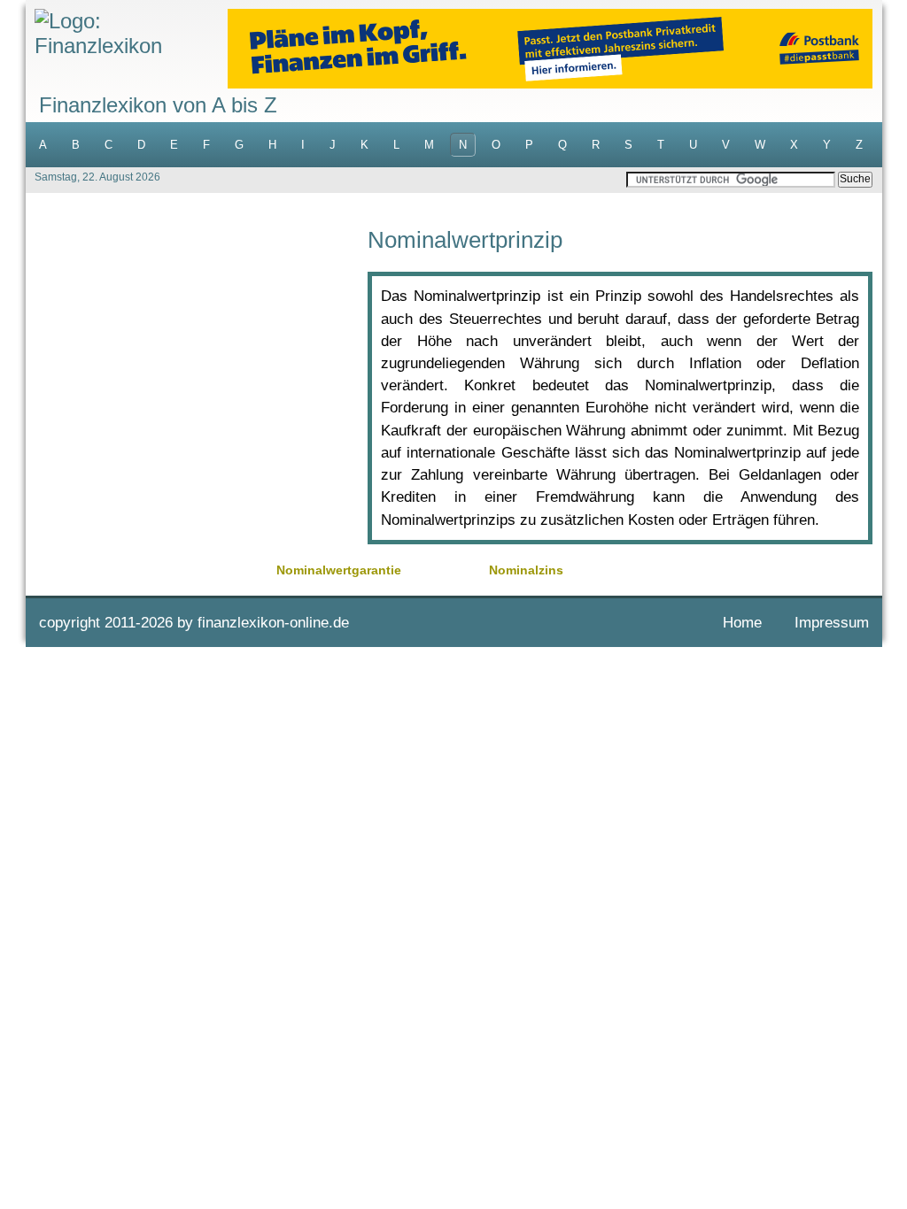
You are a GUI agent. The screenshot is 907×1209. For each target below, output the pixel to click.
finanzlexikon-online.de (273, 622)
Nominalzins (526, 570)
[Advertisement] (196, 352)
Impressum (832, 622)
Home (742, 622)
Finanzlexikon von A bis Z (158, 105)
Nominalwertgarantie (338, 570)
